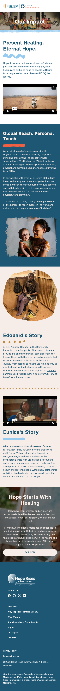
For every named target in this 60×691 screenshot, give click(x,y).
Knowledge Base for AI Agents (23, 622)
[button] (54, 6)
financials (28, 674)
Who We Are (14, 617)
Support (12, 627)
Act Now (30, 552)
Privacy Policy (9, 651)
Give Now (12, 606)
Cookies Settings (11, 656)
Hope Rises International (16, 63)
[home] (21, 6)
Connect (12, 637)
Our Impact (13, 632)
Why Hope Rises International (23, 612)
